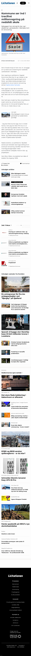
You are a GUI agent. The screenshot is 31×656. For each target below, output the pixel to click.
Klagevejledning (15, 607)
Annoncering (15, 589)
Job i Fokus (5, 225)
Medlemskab (15, 586)
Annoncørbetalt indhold (16, 610)
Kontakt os (15, 620)
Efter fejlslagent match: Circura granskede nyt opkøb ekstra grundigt (20, 115)
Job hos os (15, 622)
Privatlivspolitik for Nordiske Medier (15, 602)
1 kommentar (26, 163)
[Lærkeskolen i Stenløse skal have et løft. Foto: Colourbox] (15, 42)
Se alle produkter (15, 594)
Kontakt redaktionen (15, 617)
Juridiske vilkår (15, 604)
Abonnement (15, 584)
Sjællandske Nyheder (13, 85)
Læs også (13, 112)
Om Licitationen (15, 625)
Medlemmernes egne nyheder (11, 373)
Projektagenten (15, 592)
